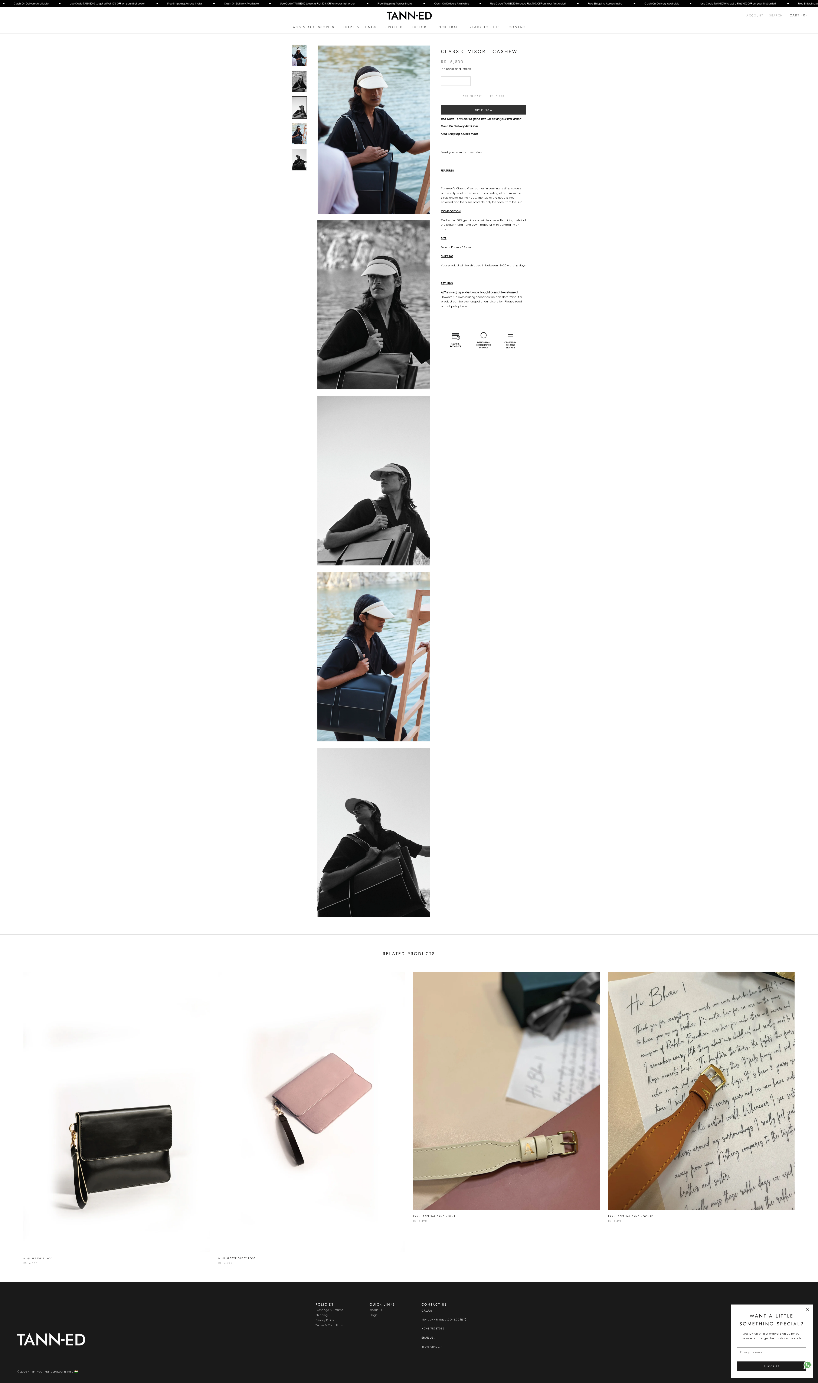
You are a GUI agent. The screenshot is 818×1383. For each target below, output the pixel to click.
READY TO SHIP (484, 27)
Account (754, 15)
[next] (804, 1114)
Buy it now (484, 110)
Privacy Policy (324, 1320)
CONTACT (518, 27)
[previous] (13, 1114)
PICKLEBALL (449, 27)
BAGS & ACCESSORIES (312, 27)
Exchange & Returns (329, 1310)
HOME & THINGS (360, 27)
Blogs (373, 1315)
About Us (376, 1310)
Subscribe (772, 1366)
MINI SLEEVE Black (37, 1258)
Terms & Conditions (329, 1325)
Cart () (798, 15)
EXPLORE (420, 27)
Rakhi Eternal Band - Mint (434, 1216)
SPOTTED (394, 27)
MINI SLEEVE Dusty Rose (237, 1258)
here (463, 306)
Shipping (321, 1315)
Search (776, 15)
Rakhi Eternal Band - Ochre (630, 1216)
